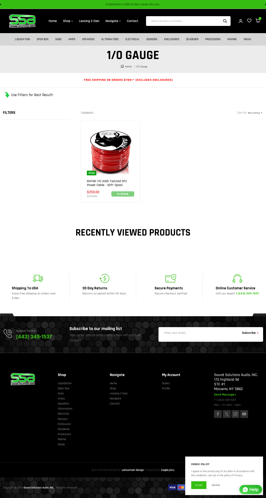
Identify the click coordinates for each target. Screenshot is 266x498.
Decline (216, 485)
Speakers (88, 39)
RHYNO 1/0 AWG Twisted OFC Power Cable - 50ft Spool (107, 183)
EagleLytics (167, 470)
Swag (247, 39)
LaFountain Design (133, 470)
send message (224, 395)
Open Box (42, 39)
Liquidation (22, 39)
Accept (199, 485)
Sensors (151, 39)
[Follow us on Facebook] (218, 414)
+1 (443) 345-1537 (225, 400)
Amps (71, 39)
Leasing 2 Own (119, 393)
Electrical (132, 39)
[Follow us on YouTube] (244, 414)
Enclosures (171, 39)
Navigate (115, 398)
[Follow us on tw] (227, 414)
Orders (166, 383)
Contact (115, 404)
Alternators (110, 39)
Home (128, 66)
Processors (213, 39)
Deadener (192, 39)
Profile (166, 388)
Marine (232, 39)
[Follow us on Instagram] (235, 414)
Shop (113, 388)
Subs (58, 39)
